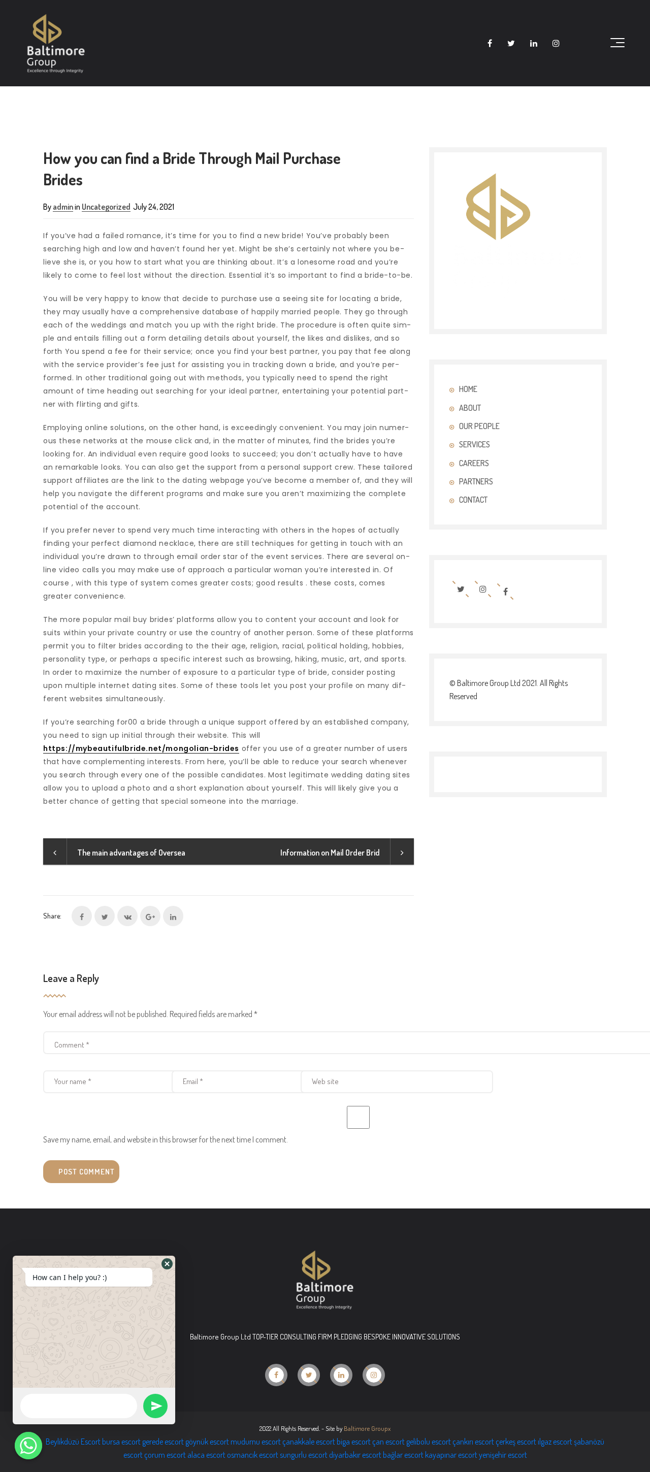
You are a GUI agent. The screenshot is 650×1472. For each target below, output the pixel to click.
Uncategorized (106, 207)
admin (63, 207)
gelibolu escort (428, 1441)
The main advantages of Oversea (131, 852)
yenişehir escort (503, 1455)
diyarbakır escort (355, 1455)
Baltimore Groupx (367, 1428)
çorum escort (165, 1455)
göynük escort (207, 1441)
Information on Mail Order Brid (330, 852)
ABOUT (470, 408)
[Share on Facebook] (82, 916)
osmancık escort (252, 1455)
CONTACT (473, 500)
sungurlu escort (304, 1455)
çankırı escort (473, 1441)
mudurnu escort (256, 1441)
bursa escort (121, 1441)
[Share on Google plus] (150, 916)
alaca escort (206, 1455)
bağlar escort (403, 1455)
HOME (468, 389)
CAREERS (474, 463)
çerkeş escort (516, 1441)
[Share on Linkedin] (173, 916)
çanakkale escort (308, 1441)
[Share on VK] (127, 916)
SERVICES (474, 444)
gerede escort (163, 1441)
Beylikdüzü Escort (73, 1441)
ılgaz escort (555, 1441)
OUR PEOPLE (479, 426)
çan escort (388, 1441)
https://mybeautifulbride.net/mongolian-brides (141, 748)
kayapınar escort (451, 1455)
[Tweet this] (104, 916)
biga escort (354, 1441)
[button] (167, 1263)
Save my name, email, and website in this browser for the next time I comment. (165, 1139)
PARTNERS (476, 481)
